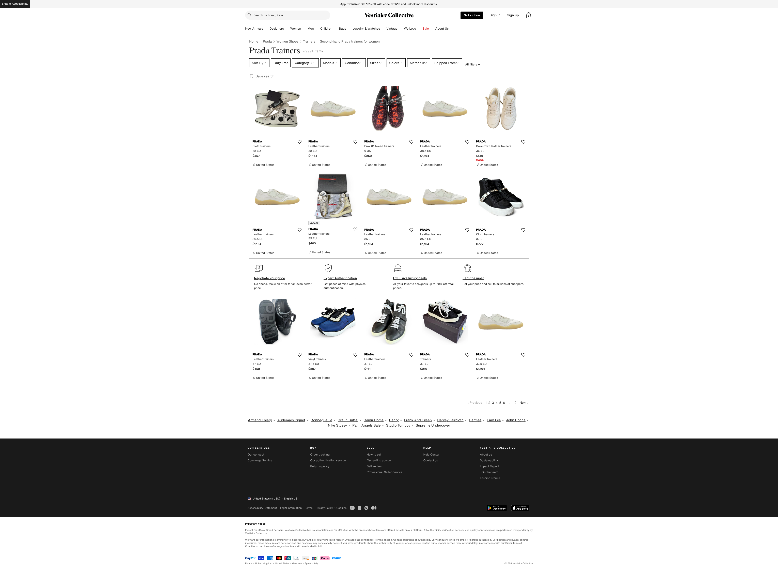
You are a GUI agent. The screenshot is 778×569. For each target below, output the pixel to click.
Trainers (309, 41)
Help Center (431, 454)
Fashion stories (490, 478)
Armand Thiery (260, 420)
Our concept (256, 454)
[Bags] (349, 28)
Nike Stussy (337, 425)
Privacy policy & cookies (331, 508)
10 (514, 402)
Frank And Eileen (418, 420)
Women (295, 28)
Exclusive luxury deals (410, 278)
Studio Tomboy (398, 425)
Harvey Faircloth (450, 420)
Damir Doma (374, 420)
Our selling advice (379, 460)
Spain (308, 563)
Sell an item (472, 15)
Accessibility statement (262, 508)
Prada (267, 41)
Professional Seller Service (384, 472)
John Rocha (516, 420)
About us (486, 454)
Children (326, 28)
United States (282, 563)
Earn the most (473, 278)
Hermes (475, 420)
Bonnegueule (321, 420)
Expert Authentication (340, 278)
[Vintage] (400, 28)
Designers (276, 28)
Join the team (489, 472)
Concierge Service (260, 460)
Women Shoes (287, 41)
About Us (442, 28)
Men (311, 28)
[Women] (304, 28)
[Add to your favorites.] (299, 141)
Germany (297, 563)
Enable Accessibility (15, 4)
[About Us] (451, 28)
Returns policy (319, 466)
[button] (528, 15)
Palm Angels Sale (366, 425)
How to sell (374, 454)
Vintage (391, 28)
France (248, 563)
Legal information (291, 508)
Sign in (495, 15)
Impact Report (489, 466)
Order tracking (320, 454)
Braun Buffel (348, 420)
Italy (316, 563)
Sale (426, 28)
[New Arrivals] (266, 28)
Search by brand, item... (269, 15)
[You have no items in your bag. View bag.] (528, 15)
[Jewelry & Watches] (383, 28)
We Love (410, 28)
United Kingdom (263, 563)
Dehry (394, 420)
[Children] (335, 28)
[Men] (317, 28)
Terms (308, 508)
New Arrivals (254, 28)
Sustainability (489, 460)
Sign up (513, 15)
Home (253, 41)
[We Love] (419, 28)
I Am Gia (494, 420)
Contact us (430, 460)
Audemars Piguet (291, 420)
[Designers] (287, 28)
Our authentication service (328, 460)
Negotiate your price (269, 278)
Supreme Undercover (433, 425)
